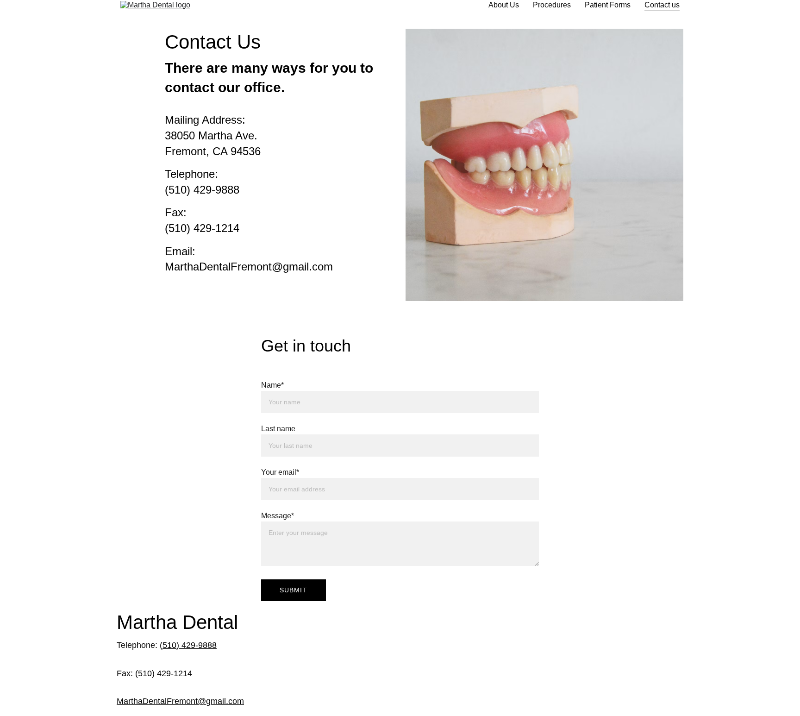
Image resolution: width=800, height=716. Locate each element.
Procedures (552, 5)
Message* (277, 516)
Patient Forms (608, 5)
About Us (503, 5)
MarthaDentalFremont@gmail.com (180, 701)
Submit (293, 590)
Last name (278, 429)
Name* (272, 385)
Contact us (662, 5)
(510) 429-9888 (188, 645)
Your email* (280, 472)
